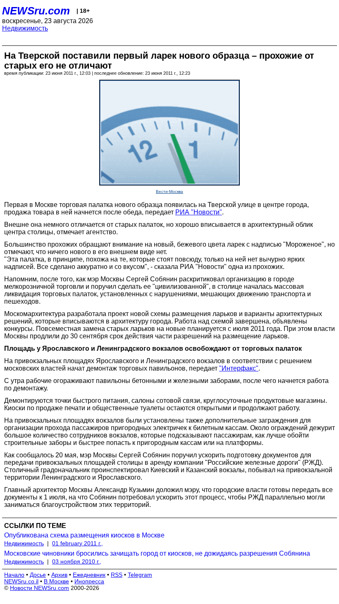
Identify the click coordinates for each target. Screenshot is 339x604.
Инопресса (89, 581)
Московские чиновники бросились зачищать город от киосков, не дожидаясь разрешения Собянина (157, 553)
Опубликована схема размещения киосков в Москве (84, 535)
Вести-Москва (169, 191)
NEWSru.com (36, 11)
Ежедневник (89, 574)
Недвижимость (25, 28)
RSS (116, 574)
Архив (59, 574)
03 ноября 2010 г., (76, 561)
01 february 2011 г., (77, 543)
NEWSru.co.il (21, 581)
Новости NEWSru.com (39, 588)
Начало (14, 574)
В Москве (56, 581)
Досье (38, 574)
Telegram (140, 574)
